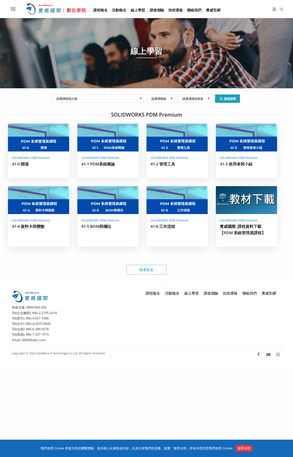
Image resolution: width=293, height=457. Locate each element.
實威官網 (269, 293)
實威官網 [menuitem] (213, 10)
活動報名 (172, 293)
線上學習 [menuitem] (138, 10)
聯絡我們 (249, 293)
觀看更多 (146, 269)
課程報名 (153, 293)
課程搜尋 (229, 99)
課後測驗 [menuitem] (157, 10)
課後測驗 (211, 293)
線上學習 (191, 293)
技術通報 (230, 293)
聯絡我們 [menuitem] (194, 10)
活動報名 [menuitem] (119, 10)
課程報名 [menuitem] (100, 10)
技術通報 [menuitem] (175, 10)
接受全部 (244, 448)
